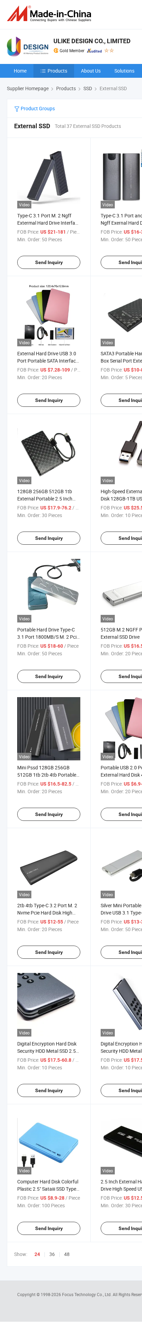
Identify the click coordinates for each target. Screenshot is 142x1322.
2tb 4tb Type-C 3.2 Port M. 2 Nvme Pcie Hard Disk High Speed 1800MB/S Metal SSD (47, 912)
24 (37, 1254)
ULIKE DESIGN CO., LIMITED (92, 41)
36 (52, 1254)
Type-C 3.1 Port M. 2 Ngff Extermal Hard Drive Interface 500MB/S (48, 222)
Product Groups (37, 108)
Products (57, 70)
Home (20, 70)
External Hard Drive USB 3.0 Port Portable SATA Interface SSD (47, 360)
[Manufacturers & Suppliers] (50, 14)
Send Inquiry (49, 262)
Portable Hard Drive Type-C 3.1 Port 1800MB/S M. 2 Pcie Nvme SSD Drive (48, 636)
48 (67, 1254)
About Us (91, 70)
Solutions (124, 70)
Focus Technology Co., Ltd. (87, 1294)
